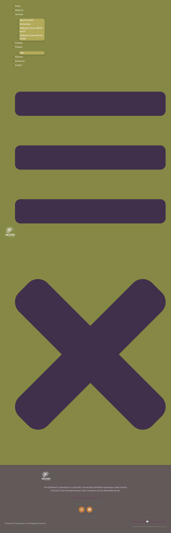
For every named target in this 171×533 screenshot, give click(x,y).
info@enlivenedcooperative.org (85, 498)
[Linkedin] (90, 510)
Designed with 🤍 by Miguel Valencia (149, 522)
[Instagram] (82, 510)
